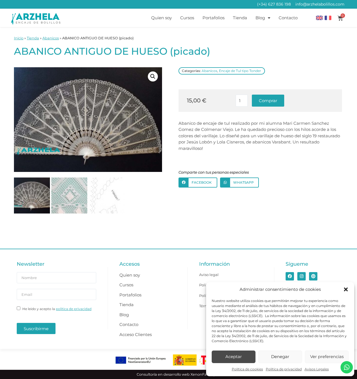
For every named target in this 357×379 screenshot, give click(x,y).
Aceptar (233, 356)
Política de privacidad (284, 369)
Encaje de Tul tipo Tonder (240, 71)
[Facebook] (290, 276)
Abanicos (50, 38)
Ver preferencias (327, 356)
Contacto (288, 17)
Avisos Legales (317, 369)
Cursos (187, 17)
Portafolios (213, 17)
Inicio (18, 38)
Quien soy (161, 17)
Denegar (280, 356)
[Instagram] (301, 276)
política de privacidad (73, 309)
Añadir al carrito (268, 101)
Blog (260, 17)
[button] (346, 289)
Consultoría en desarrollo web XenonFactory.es (178, 374)
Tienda (240, 17)
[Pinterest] (313, 276)
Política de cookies (247, 369)
